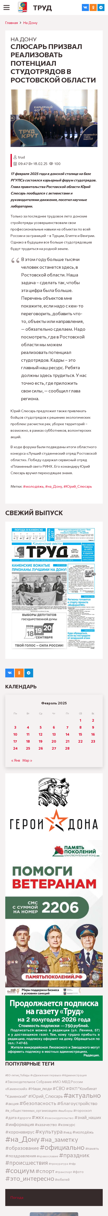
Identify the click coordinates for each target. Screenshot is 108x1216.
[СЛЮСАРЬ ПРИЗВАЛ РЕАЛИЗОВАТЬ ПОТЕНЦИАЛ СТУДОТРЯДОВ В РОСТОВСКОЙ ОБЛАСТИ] (54, 92)
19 (40, 741)
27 (54, 748)
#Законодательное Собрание (28, 1082)
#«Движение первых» (45, 1075)
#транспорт (63, 1172)
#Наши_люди (40, 1088)
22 (80, 741)
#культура (49, 1131)
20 (53, 741)
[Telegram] (100, 7)
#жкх (38, 1117)
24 (15, 748)
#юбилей (62, 1180)
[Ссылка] (22, 7)
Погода (17, 1197)
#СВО (58, 1088)
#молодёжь (33, 486)
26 (40, 748)
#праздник (74, 1155)
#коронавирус (19, 1131)
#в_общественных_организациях (31, 1110)
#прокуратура (58, 1163)
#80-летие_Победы (17, 1075)
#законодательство (59, 1118)
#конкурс (66, 1124)
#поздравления (20, 1155)
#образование (22, 1148)
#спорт (45, 1170)
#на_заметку (59, 1139)
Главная (11, 22)
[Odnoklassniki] (93, 7)
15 (80, 734)
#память (92, 1148)
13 (54, 734)
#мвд (67, 1132)
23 (93, 741)
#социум (20, 1170)
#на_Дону (53, 486)
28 (67, 748)
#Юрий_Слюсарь (78, 486)
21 (67, 741)
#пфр (72, 1163)
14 (67, 734)
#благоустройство (77, 1103)
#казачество (46, 1124)
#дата (11, 1117)
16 (93, 734)
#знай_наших (87, 1117)
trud (21, 157)
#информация (19, 1124)
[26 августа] (54, 590)
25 (28, 748)
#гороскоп (82, 1110)
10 (15, 734)
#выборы (65, 1111)
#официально (62, 1147)
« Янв (15, 760)
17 (15, 741)
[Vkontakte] (85, 7)
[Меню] (6, 7)
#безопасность (37, 1103)
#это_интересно (29, 1178)
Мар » (27, 760)
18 (28, 741)
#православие (47, 1156)
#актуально (82, 1095)
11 (27, 734)
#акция (12, 1103)
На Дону (30, 22)
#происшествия (26, 1162)
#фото (78, 1172)
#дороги (24, 1118)
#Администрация (74, 1075)
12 (40, 734)
